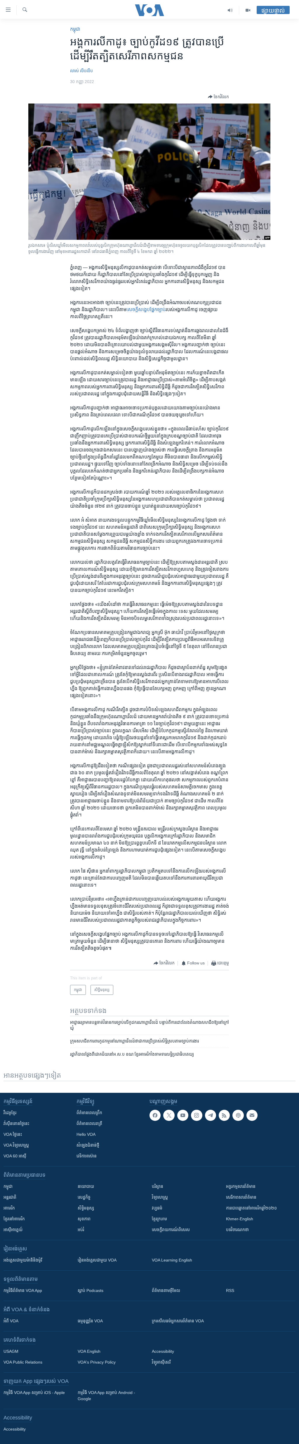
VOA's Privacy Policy (97, 1362)
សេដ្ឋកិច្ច (84, 1197)
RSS (230, 1290)
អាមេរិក (9, 1208)
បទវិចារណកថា (237, 1229)
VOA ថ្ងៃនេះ (13, 1134)
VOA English (89, 1351)
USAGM (11, 1351)
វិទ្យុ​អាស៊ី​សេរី (161, 1362)
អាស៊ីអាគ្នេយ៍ (13, 1229)
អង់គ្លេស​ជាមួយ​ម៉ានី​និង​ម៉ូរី (23, 1260)
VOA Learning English (172, 1260)
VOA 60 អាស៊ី (15, 1156)
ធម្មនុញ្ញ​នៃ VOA (90, 1321)
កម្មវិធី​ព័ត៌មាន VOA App (23, 1290)
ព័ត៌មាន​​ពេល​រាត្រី (89, 1123)
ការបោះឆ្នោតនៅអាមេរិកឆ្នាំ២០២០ (251, 1208)
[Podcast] (238, 1115)
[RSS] (224, 1115)
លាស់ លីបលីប (81, 70)
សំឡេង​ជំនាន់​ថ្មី (88, 1145)
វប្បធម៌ (157, 1208)
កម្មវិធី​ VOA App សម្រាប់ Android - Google (106, 1395)
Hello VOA (86, 1134)
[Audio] (230, 10)
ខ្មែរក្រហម (159, 1218)
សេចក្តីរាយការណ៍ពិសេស (171, 1229)
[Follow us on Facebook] (155, 1115)
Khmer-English (239, 1218)
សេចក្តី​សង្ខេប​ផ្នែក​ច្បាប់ (146, 309)
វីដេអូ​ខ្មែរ (10, 1112)
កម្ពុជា (75, 29)
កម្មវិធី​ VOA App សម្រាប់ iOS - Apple (34, 1392)
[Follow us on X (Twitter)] (168, 1115)
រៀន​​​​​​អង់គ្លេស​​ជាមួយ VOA (97, 1260)
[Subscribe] (252, 1115)
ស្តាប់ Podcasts (90, 1290)
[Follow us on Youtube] (182, 1115)
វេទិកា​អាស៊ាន (87, 1156)
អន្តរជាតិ (10, 1197)
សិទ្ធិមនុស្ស (86, 1208)
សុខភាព (84, 1218)
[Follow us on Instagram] (196, 1115)
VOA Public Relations (23, 1362)
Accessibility (163, 1351)
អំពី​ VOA (11, 1321)
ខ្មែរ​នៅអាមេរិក (14, 1218)
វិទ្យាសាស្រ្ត (160, 1197)
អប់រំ (81, 1229)
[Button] (218, 96)
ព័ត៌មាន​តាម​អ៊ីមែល (166, 1290)
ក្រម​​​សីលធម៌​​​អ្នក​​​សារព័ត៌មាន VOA (178, 1321)
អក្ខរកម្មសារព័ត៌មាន (240, 1186)
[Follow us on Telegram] (210, 1115)
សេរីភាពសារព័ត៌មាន (241, 1197)
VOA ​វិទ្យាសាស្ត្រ (16, 1145)
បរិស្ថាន (157, 1186)
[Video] (248, 10)
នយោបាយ (86, 1186)
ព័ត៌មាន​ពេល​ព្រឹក (89, 1112)
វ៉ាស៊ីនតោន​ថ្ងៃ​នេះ (16, 1123)
